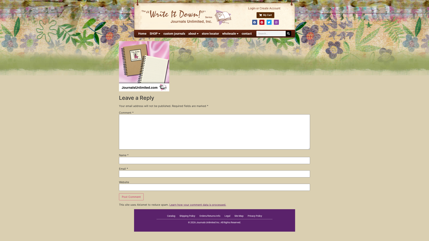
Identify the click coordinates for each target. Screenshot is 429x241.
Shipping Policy (187, 216)
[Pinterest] (261, 22)
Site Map (238, 216)
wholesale (229, 33)
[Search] (288, 33)
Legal (227, 216)
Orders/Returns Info (209, 216)
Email (123, 168)
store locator (210, 33)
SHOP (154, 33)
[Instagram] (276, 22)
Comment (126, 112)
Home (142, 33)
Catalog (171, 216)
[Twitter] (269, 22)
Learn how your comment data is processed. (197, 204)
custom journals (174, 33)
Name (124, 155)
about (192, 33)
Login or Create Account (264, 8)
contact (247, 33)
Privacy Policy (255, 216)
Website (124, 182)
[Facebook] (254, 22)
